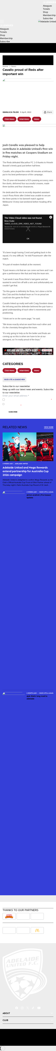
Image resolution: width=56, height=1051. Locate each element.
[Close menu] (50, 1037)
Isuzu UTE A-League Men (14, 379)
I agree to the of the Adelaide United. (29, 399)
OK (28, 239)
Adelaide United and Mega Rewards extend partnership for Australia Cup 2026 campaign (25, 471)
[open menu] (2, 21)
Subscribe (13, 412)
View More (48, 427)
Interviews (24, 119)
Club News (9, 119)
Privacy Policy (24, 399)
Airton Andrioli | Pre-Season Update (39, 496)
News (13, 66)
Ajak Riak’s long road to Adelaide (37, 697)
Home (5, 66)
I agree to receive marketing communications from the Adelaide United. (29, 404)
